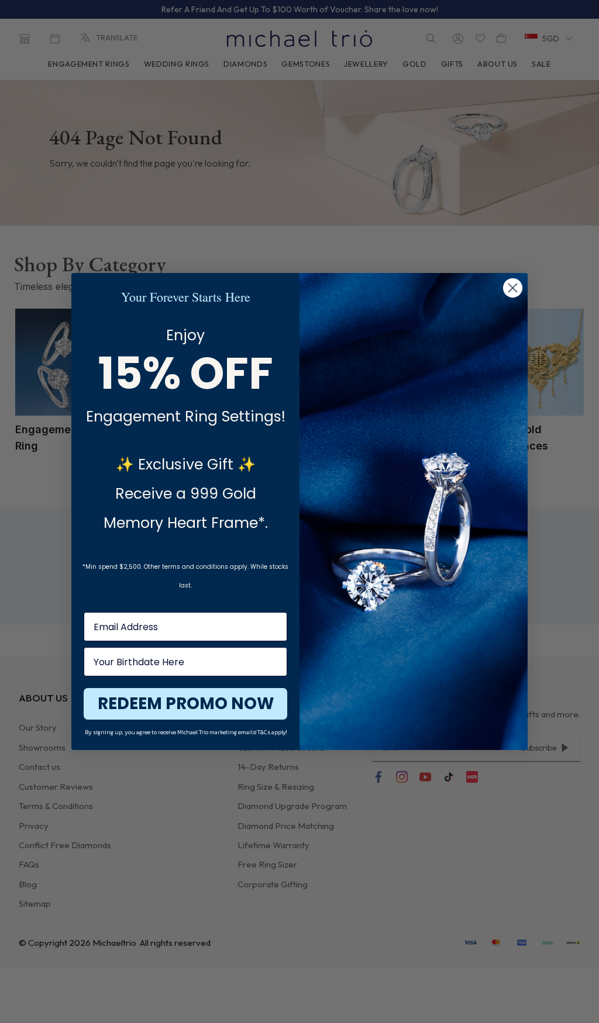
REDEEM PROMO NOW (186, 703)
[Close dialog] (512, 288)
